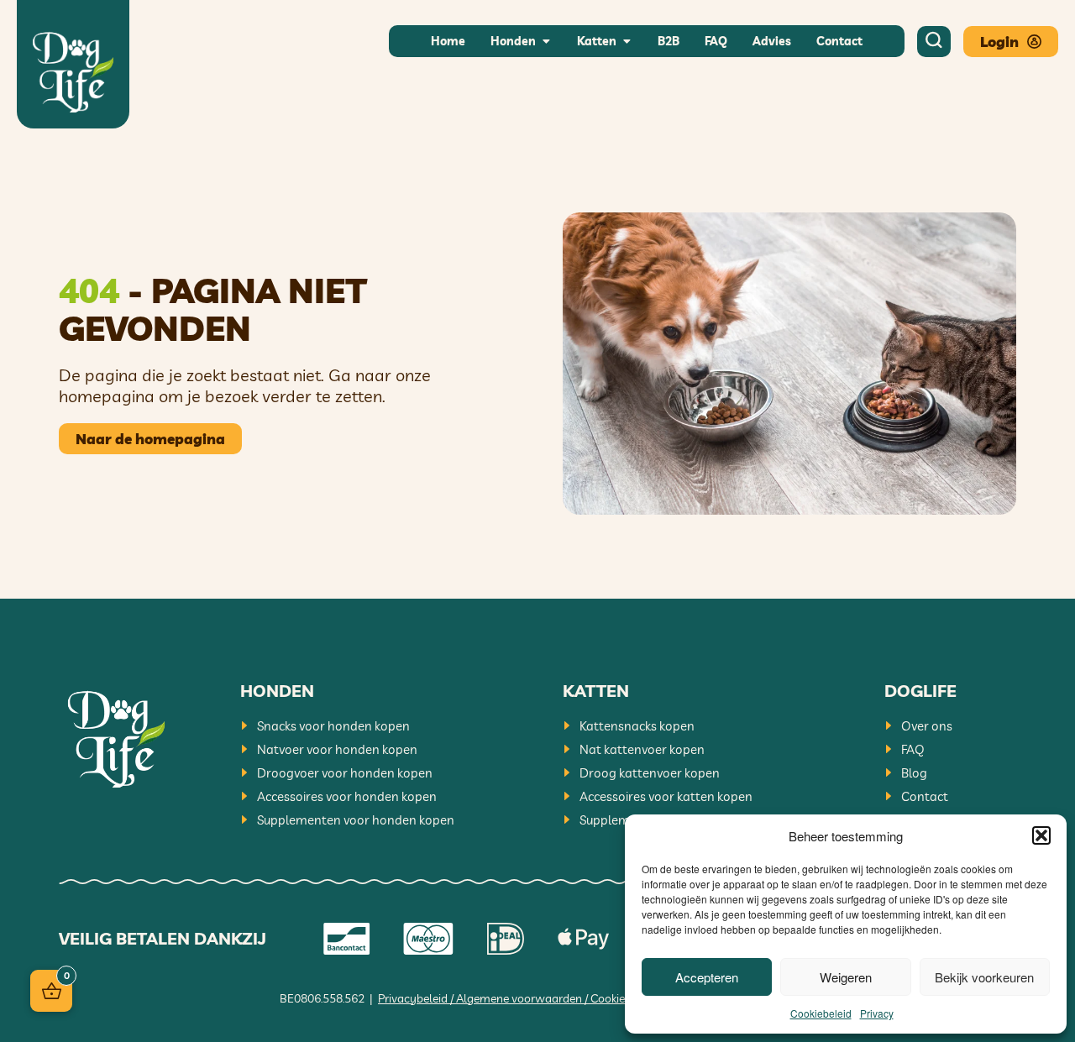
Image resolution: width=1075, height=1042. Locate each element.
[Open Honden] (546, 41)
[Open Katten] (626, 41)
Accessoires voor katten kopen (665, 796)
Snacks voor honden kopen (333, 726)
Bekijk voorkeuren (984, 977)
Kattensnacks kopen (637, 726)
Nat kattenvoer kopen (642, 749)
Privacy (877, 1013)
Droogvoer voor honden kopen (345, 773)
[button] (1041, 835)
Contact (924, 796)
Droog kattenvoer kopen (649, 773)
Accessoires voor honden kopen (347, 796)
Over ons (926, 726)
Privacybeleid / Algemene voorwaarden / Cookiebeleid (517, 998)
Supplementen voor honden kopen (355, 820)
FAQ (913, 749)
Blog (914, 773)
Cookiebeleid (821, 1013)
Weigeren (846, 977)
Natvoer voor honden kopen (337, 749)
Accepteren (706, 977)
